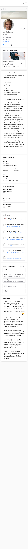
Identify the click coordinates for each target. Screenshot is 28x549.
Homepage (6, 41)
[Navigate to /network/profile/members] (1, 9)
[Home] (5, 9)
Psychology (5, 36)
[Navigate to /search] (21, 3)
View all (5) (22, 266)
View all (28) (22, 298)
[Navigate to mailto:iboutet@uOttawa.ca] (22, 29)
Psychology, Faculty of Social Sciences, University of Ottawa (12, 63)
